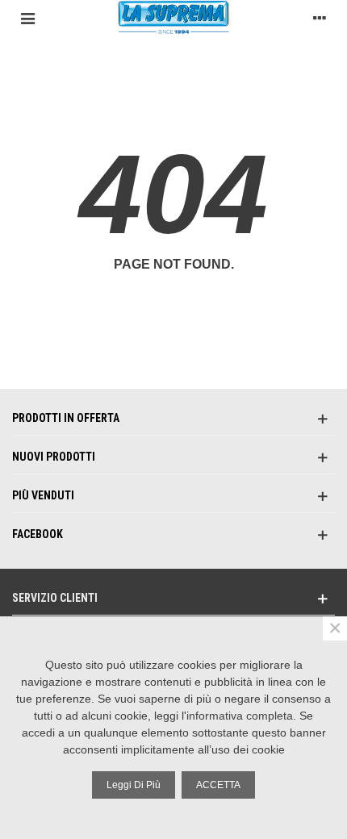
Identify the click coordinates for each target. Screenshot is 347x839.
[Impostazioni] (319, 17)
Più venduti (43, 495)
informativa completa (239, 715)
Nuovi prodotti (53, 456)
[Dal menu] (27, 17)
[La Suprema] (173, 17)
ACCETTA (218, 785)
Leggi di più (134, 785)
